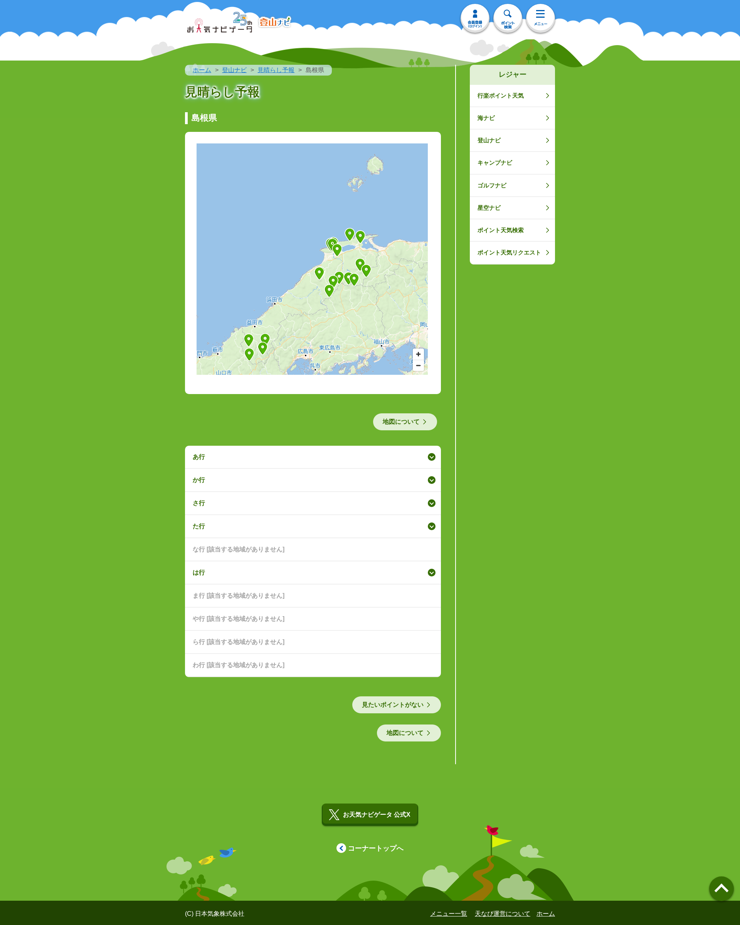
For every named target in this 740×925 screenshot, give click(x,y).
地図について (401, 421)
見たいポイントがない (393, 704)
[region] (312, 259)
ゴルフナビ (492, 185)
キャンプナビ (495, 162)
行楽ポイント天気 (501, 95)
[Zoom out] (418, 365)
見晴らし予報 (275, 70)
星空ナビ (489, 207)
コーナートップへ (376, 848)
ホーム (202, 70)
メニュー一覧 (448, 913)
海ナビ (486, 118)
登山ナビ (234, 70)
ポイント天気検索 (501, 230)
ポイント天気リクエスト (509, 252)
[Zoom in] (418, 354)
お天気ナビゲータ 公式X (376, 814)
